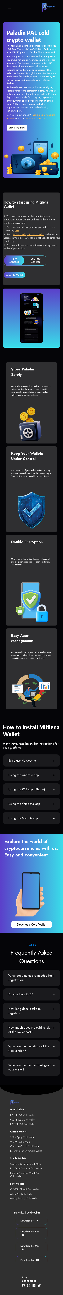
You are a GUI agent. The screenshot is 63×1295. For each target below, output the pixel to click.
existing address (36, 260)
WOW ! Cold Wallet (20, 1142)
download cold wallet (31, 925)
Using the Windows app (24, 804)
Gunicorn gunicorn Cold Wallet (25, 1164)
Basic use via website (22, 760)
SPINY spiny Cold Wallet (22, 1137)
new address (14, 260)
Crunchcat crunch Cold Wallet (24, 1146)
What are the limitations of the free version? (28, 1048)
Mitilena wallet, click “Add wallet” (28, 234)
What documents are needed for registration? (30, 977)
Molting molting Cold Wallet (23, 1198)
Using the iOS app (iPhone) (26, 789)
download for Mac (29, 1246)
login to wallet (14, 275)
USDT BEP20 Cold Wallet (22, 1115)
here (17, 230)
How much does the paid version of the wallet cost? (30, 1029)
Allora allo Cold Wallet (21, 1194)
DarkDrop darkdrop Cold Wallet (26, 1168)
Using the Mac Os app (23, 818)
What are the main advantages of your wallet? (30, 1067)
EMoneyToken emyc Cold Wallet (26, 1151)
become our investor (35, 118)
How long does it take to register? (24, 1011)
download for (27, 1220)
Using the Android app (23, 775)
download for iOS (29, 1231)
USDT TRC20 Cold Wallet (22, 1124)
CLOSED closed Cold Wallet (24, 1189)
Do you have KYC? (20, 994)
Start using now (17, 127)
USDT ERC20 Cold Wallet (22, 1119)
